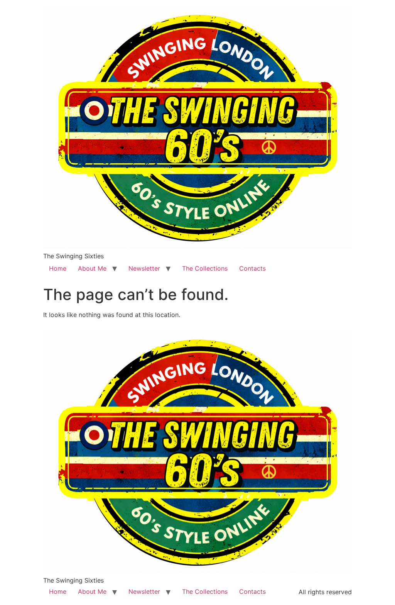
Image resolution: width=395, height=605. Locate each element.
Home (57, 268)
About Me (92, 268)
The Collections (205, 268)
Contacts (252, 268)
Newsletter (144, 268)
